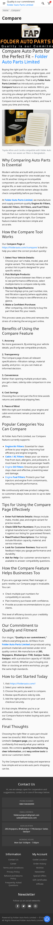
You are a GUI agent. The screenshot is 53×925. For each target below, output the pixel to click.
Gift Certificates (40, 879)
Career (13, 863)
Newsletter (40, 871)
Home (5, 10)
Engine (14, 466)
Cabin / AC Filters (14, 456)
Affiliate (39, 883)
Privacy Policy (13, 871)
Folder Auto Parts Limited (20, 4)
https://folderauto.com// (22, 683)
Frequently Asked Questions (13, 884)
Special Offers (39, 875)
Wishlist (39, 867)
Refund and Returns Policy (13, 877)
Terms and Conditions (13, 867)
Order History (39, 863)
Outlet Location (40, 859)
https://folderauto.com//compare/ (19, 247)
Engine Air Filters (14, 446)
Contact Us (13, 859)
